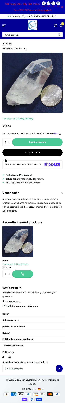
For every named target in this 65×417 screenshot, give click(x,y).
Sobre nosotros (10, 320)
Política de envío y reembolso (17, 339)
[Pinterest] (9, 357)
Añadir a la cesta (37, 142)
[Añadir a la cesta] (22, 274)
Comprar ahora (32, 152)
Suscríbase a (59, 368)
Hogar (5, 314)
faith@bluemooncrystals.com (22, 306)
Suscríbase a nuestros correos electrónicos (25, 362)
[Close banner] (62, 6)
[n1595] (17, 241)
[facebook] (3, 357)
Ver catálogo (4, 25)
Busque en (59, 34)
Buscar (6, 333)
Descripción (10, 193)
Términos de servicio (13, 345)
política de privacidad (13, 326)
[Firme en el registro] (55, 25)
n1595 (5, 260)
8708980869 (13, 301)
